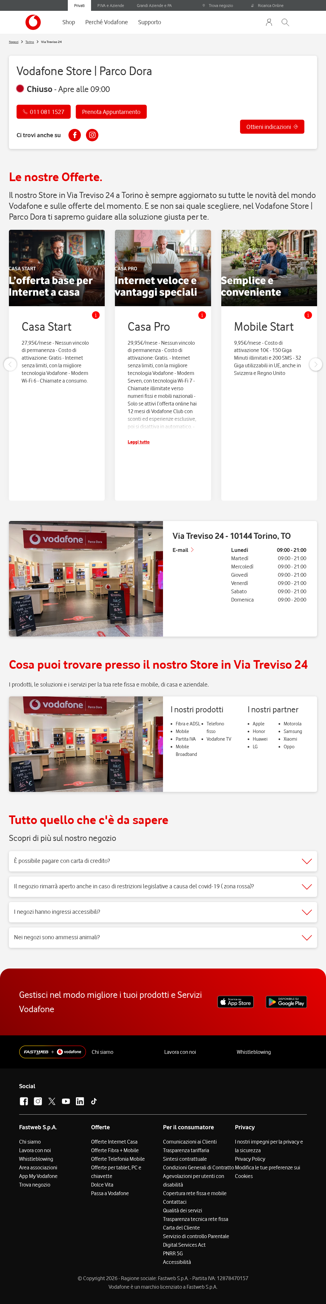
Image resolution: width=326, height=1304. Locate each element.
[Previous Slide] (10, 364)
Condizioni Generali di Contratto (198, 1167)
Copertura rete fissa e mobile (195, 1193)
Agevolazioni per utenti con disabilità (193, 1180)
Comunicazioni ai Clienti (190, 1141)
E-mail (180, 550)
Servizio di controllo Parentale (196, 1236)
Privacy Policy (250, 1159)
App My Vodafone (38, 1176)
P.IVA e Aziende (110, 5)
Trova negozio (221, 5)
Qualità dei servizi (182, 1210)
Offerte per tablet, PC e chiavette (116, 1171)
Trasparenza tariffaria (186, 1150)
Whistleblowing (254, 1052)
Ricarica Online (271, 5)
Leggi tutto (139, 441)
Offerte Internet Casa (114, 1141)
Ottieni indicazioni (268, 126)
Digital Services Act (184, 1245)
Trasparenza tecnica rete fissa (195, 1219)
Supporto (149, 21)
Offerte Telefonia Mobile (118, 1159)
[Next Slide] (315, 364)
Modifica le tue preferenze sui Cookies (267, 1171)
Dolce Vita (102, 1184)
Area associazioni (38, 1167)
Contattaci (175, 1202)
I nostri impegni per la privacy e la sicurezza (269, 1145)
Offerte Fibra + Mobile (115, 1150)
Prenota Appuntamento (111, 111)
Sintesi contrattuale (185, 1159)
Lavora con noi (180, 1052)
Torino (29, 42)
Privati (79, 5)
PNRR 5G (173, 1253)
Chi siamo (102, 1052)
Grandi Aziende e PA (154, 5)
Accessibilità (177, 1262)
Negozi (13, 42)
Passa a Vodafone (110, 1193)
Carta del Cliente (181, 1227)
